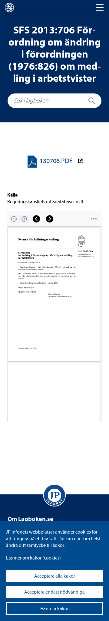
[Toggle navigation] (99, 7)
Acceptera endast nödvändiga (54, 592)
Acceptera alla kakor (54, 576)
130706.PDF (57, 161)
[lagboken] (9, 7)
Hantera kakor (54, 608)
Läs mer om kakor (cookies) (33, 558)
